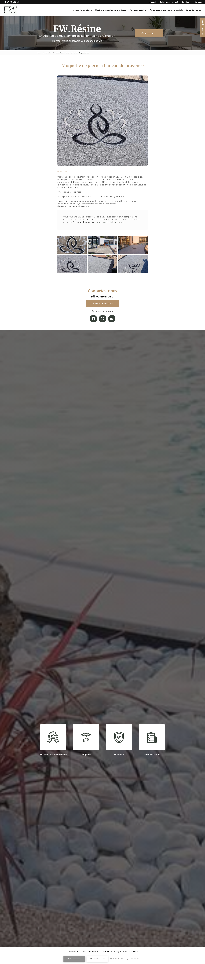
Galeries (185, 2)
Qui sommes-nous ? (169, 2)
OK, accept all (75, 959)
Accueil (153, 2)
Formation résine (138, 10)
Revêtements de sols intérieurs (110, 10)
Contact (198, 2)
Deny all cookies (98, 959)
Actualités (48, 53)
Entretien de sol (194, 10)
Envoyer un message (102, 303)
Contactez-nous (148, 33)
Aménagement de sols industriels (166, 10)
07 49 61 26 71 (105, 296)
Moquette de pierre (82, 10)
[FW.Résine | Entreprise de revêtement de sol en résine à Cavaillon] (10, 10)
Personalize (118, 959)
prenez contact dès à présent (110, 222)
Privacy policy (135, 959)
